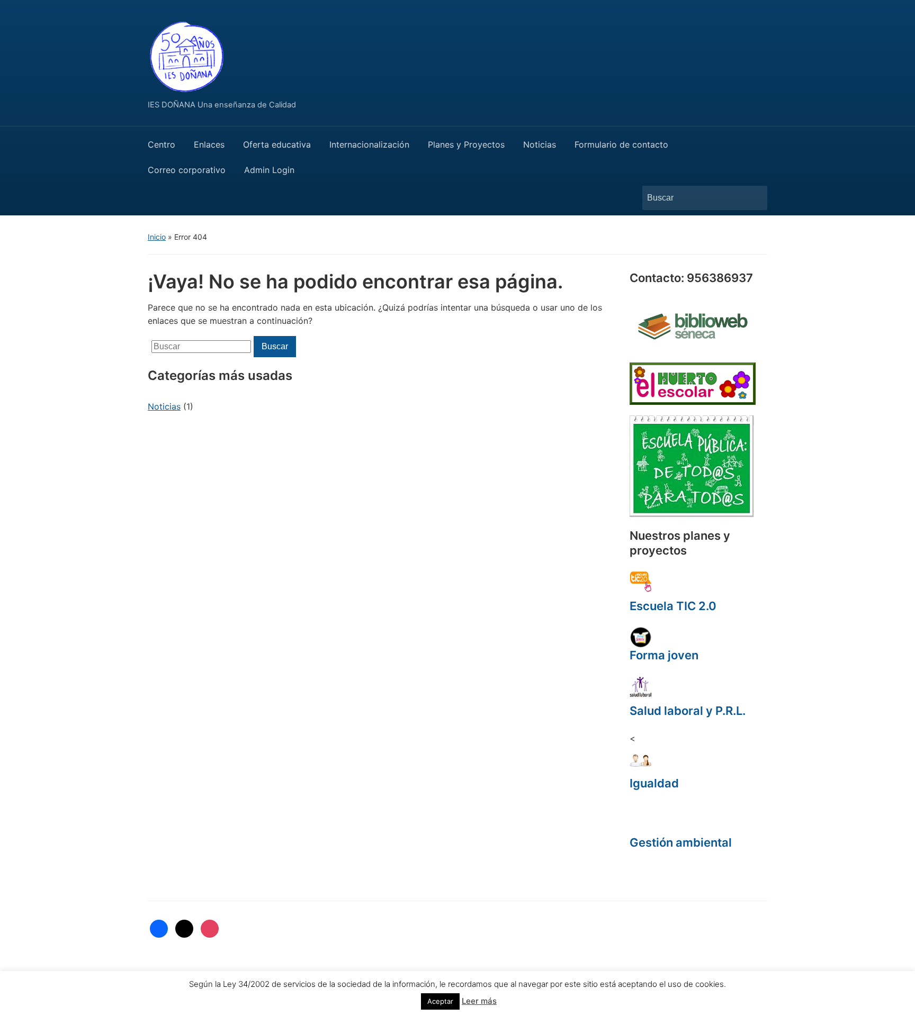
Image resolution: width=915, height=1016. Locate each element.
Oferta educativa (277, 144)
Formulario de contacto (621, 144)
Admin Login (269, 170)
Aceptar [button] (440, 1001)
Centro (161, 144)
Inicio (157, 236)
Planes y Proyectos (466, 144)
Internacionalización (369, 144)
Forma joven (664, 655)
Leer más (479, 1001)
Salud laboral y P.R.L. (688, 711)
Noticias (539, 144)
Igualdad (654, 783)
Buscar (754, 197)
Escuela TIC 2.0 (673, 606)
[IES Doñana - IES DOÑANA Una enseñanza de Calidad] (187, 54)
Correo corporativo (187, 170)
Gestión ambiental (681, 842)
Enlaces (209, 144)
